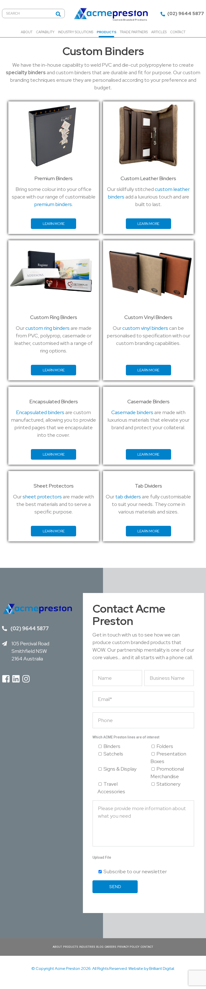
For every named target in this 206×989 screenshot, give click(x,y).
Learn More (54, 223)
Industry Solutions (75, 32)
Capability (45, 32)
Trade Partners (134, 32)
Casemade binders (132, 412)
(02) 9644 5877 (185, 13)
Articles (159, 32)
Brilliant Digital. (162, 968)
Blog (100, 946)
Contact (177, 32)
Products (106, 32)
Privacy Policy (128, 946)
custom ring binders (47, 328)
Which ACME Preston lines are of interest (125, 737)
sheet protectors (42, 496)
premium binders (53, 204)
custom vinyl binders (145, 328)
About (26, 32)
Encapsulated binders (40, 412)
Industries (87, 946)
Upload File (101, 857)
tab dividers (128, 496)
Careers (110, 946)
